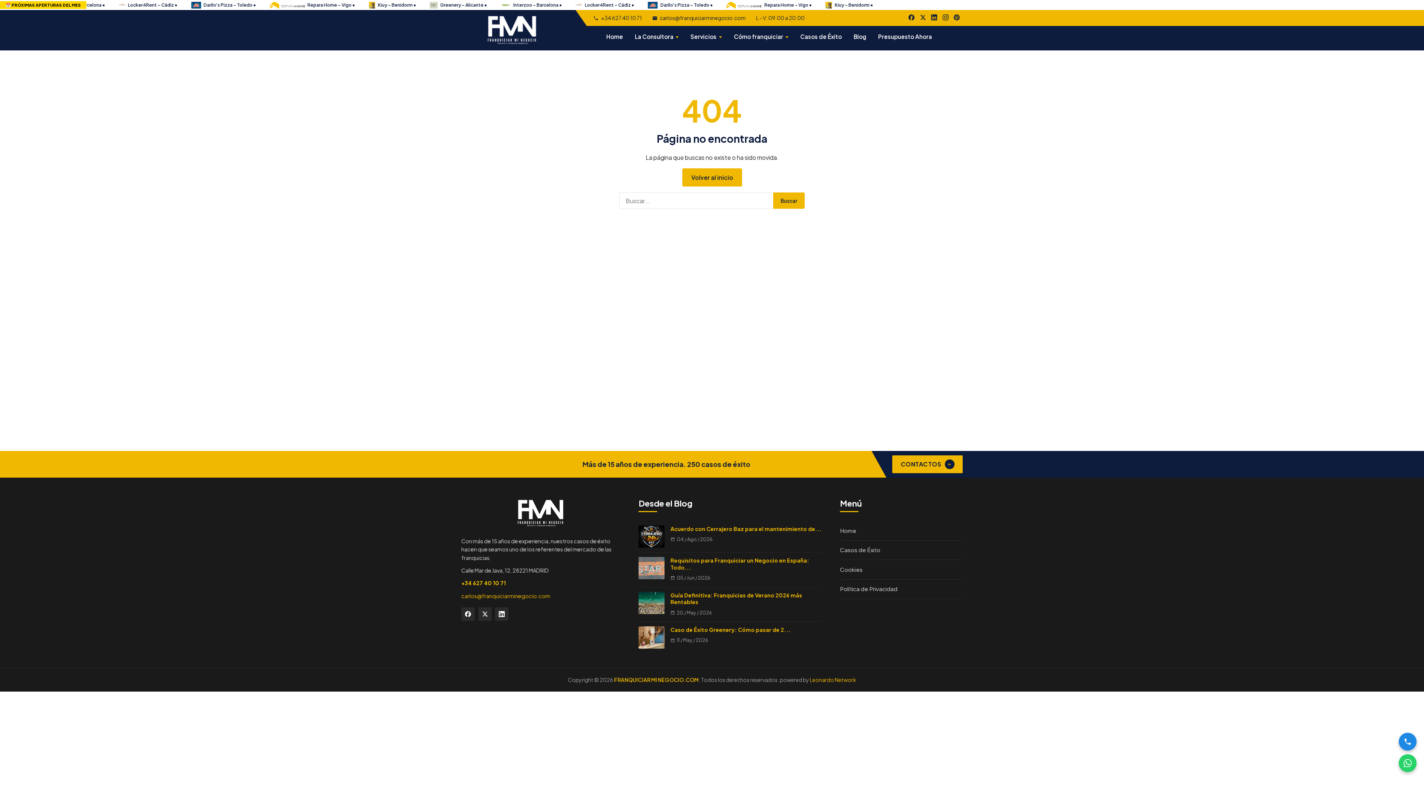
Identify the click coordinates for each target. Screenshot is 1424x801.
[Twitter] (485, 614)
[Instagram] (946, 17)
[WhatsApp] (1408, 763)
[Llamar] (1408, 742)
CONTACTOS (926, 464)
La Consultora (654, 36)
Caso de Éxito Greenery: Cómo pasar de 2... (730, 629)
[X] (923, 17)
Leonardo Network (833, 679)
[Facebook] (911, 17)
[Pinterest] (957, 17)
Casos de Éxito (821, 36)
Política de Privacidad (868, 588)
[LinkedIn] (934, 17)
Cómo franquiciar (758, 36)
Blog (860, 36)
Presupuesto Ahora (905, 36)
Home (614, 36)
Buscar (789, 201)
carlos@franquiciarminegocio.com (703, 17)
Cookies (851, 569)
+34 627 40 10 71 (621, 17)
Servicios (703, 36)
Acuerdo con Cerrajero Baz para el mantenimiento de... (746, 528)
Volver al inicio (712, 177)
